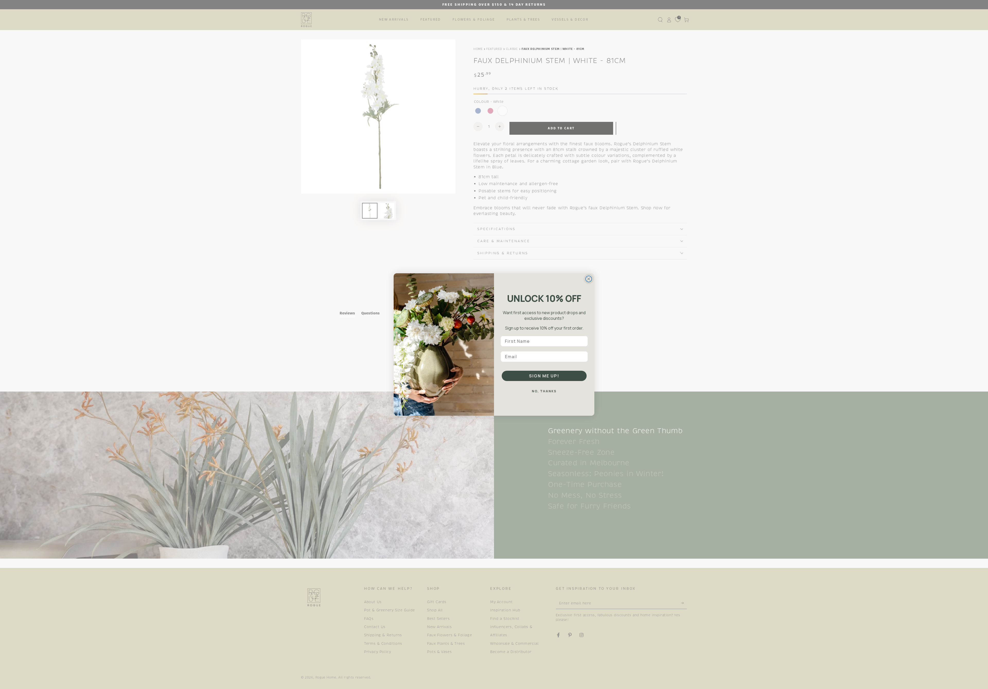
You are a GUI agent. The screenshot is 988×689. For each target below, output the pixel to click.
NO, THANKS (544, 391)
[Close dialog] (589, 279)
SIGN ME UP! (544, 376)
